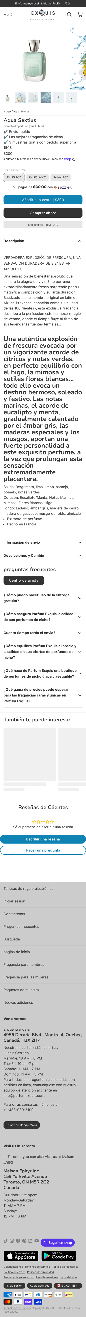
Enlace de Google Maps (21, 1125)
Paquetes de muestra (21, 990)
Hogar (7, 111)
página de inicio (17, 952)
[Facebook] (18, 1243)
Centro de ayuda (23, 580)
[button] (43, 187)
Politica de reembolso (65, 1266)
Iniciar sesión (14, 901)
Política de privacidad (40, 1272)
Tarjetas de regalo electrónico (29, 888)
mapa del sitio (68, 1277)
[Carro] (78, 14)
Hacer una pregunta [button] (43, 850)
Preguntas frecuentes (21, 926)
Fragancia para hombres (24, 964)
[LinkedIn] (30, 1243)
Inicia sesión (14, 1285)
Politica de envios (14, 1272)
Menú (8, 14)
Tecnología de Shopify (17, 1308)
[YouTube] (36, 1243)
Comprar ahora (43, 213)
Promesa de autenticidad (19, 1277)
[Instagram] (12, 1243)
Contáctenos (14, 914)
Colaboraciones (13, 1266)
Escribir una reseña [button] (43, 839)
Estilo (15, 170)
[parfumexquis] (43, 14)
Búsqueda (12, 939)
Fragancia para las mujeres (26, 977)
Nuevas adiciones (18, 1002)
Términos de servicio (37, 1266)
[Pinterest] (24, 1243)
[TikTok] (6, 1243)
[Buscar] (67, 14)
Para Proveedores (47, 1277)
